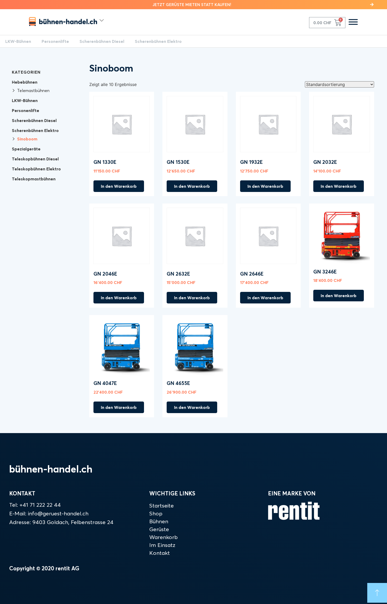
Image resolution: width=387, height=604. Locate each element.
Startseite (161, 505)
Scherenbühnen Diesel (102, 41)
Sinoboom (27, 138)
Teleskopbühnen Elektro (36, 168)
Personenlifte (55, 41)
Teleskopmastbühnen (34, 178)
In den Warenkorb (119, 186)
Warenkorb (163, 537)
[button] (193, 4)
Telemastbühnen (33, 90)
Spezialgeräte (26, 148)
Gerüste (159, 529)
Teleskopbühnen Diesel (35, 158)
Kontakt (159, 552)
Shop (155, 513)
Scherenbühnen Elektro (158, 41)
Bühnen (158, 521)
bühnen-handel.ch (50, 469)
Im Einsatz (162, 544)
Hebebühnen (24, 82)
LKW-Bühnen (18, 41)
